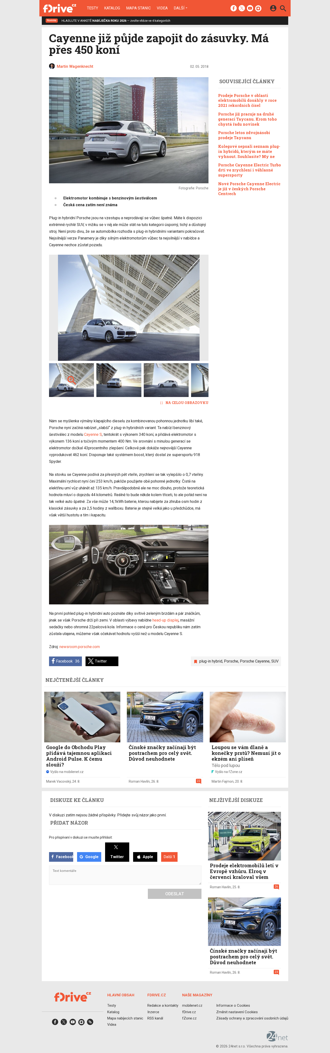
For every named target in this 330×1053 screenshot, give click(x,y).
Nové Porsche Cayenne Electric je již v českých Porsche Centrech (249, 188)
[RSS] (90, 1023)
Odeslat (174, 893)
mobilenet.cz (192, 1005)
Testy (92, 8)
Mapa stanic (138, 8)
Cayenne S (93, 434)
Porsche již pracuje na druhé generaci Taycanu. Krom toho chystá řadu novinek (247, 119)
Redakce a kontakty (162, 1005)
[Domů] (59, 8)
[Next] (189, 308)
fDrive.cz (189, 1012)
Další (179, 8)
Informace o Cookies (233, 1005)
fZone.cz (189, 1018)
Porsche (231, 661)
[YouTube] (250, 8)
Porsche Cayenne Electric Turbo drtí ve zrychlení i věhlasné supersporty (249, 170)
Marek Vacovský (58, 781)
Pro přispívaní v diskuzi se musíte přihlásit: (81, 837)
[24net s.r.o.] (277, 1040)
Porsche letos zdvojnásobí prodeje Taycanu (244, 135)
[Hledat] (283, 9)
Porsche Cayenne (255, 661)
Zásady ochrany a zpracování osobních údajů (252, 1018)
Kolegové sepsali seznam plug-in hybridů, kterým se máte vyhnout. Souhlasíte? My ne (249, 151)
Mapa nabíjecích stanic (125, 1018)
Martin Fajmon (223, 781)
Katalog (112, 8)
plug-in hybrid (210, 661)
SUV (275, 661)
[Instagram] (258, 8)
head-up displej (165, 620)
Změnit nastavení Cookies (237, 1012)
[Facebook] (233, 8)
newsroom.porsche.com (79, 646)
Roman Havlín (139, 781)
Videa (162, 8)
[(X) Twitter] (241, 8)
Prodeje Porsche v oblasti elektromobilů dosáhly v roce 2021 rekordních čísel (247, 100)
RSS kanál (155, 1018)
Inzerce (153, 1012)
